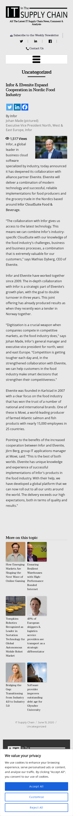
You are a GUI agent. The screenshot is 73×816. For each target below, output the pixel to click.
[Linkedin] (17, 107)
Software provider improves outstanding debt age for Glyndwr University (34, 697)
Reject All (36, 807)
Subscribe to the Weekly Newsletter (36, 35)
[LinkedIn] (36, 41)
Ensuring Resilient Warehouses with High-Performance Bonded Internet (35, 577)
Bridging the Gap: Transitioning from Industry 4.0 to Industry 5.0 (15, 695)
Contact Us (36, 48)
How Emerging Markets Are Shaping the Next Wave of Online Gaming (15, 573)
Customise (36, 797)
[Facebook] (51, 41)
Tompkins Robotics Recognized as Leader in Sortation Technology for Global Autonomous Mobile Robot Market (15, 637)
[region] (36, 782)
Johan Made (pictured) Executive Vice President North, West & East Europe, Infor (34, 125)
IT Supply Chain (24, 722)
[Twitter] (22, 41)
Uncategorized (36, 726)
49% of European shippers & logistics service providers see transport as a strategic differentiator (36, 635)
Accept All (36, 786)
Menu (36, 59)
